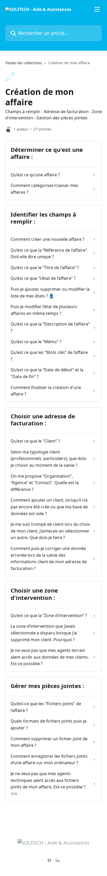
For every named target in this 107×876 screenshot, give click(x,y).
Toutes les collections (23, 62)
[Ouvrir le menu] (97, 9)
